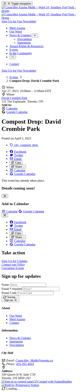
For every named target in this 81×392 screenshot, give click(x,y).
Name (5, 284)
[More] (35, 35)
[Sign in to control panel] (18, 381)
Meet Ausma (17, 319)
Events (14, 77)
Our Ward (15, 315)
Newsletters (16, 345)
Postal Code (9, 293)
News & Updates (20, 338)
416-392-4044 (25, 364)
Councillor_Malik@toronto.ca (34, 360)
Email (12, 288)
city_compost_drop (25, 145)
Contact (14, 322)
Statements (16, 341)
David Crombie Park (14, 98)
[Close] (5, 196)
